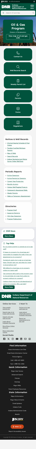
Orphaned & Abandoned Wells (17, 190)
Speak (17, 427)
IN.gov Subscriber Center (8, 331)
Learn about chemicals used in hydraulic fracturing (25, 313)
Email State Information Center (17, 353)
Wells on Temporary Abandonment (18, 196)
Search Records (12, 156)
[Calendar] (29, 338)
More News (9, 236)
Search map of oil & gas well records (8, 313)
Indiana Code (17, 407)
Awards (17, 414)
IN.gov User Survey (17, 371)
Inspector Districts (13, 213)
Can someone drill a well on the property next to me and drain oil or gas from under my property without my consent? (18, 276)
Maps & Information (17, 396)
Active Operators (13, 175)
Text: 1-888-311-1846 (17, 364)
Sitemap (17, 382)
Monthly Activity (12, 184)
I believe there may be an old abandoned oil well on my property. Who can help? (17, 283)
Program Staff (12, 210)
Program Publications (14, 219)
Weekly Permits (12, 193)
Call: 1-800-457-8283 (17, 360)
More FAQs (9, 287)
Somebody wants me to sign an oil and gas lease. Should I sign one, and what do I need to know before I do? (17, 262)
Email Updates (17, 403)
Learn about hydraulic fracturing (9, 322)
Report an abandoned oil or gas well (24, 320)
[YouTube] (16, 338)
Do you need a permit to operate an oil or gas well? (18, 248)
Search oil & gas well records (8, 317)
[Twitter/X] (8, 338)
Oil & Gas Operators (14, 216)
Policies (17, 378)
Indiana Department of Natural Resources (19, 6)
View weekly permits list (7, 308)
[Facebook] (4, 338)
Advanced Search (17, 375)
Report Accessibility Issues (17, 431)
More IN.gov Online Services (8, 327)
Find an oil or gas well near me (24, 308)
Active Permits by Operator (16, 178)
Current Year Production (15, 181)
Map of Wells (11, 153)
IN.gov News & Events (17, 400)
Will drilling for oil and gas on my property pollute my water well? (16, 269)
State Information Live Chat (17, 349)
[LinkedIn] (21, 338)
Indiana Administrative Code (17, 410)
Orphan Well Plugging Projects (17, 187)
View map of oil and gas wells (18, 37)
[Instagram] (12, 338)
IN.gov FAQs (17, 385)
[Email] (25, 338)
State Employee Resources (17, 389)
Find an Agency (17, 357)
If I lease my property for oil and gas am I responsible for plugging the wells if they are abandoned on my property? (17, 254)
